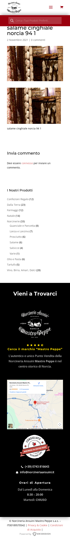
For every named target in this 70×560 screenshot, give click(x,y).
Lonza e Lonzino (19, 231)
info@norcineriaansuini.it (37, 472)
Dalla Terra (13, 204)
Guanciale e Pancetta (22, 225)
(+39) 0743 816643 (37, 467)
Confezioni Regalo (18, 199)
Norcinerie (13, 221)
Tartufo (11, 264)
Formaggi (12, 210)
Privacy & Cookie (37, 525)
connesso (27, 163)
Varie (13, 253)
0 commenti (38, 40)
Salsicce (14, 248)
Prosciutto (16, 236)
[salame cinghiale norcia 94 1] (34, 121)
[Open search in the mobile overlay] (35, 20)
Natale (11, 215)
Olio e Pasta (14, 259)
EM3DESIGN (43, 534)
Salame (14, 242)
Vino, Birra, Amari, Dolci (21, 270)
